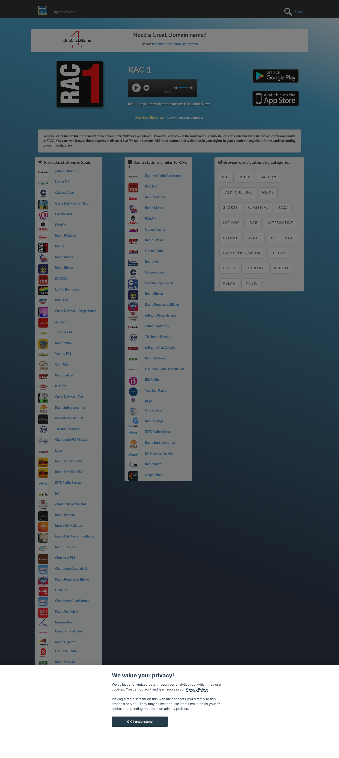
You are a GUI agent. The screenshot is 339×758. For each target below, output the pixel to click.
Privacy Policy (197, 689)
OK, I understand (140, 721)
